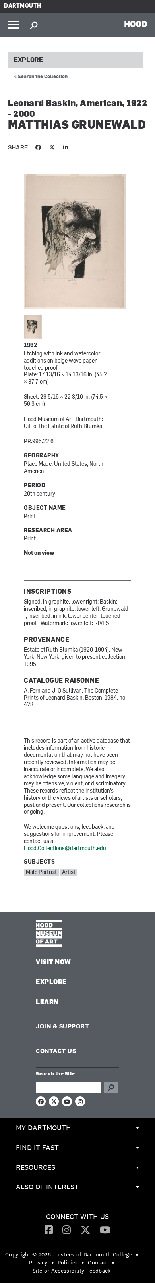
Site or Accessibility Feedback (72, 1270)
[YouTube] (105, 1229)
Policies (68, 1262)
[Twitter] (85, 1229)
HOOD (135, 24)
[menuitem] (77, 1128)
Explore (28, 60)
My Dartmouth (43, 1127)
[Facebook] (49, 1229)
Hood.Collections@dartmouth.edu (65, 849)
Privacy (38, 1262)
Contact (98, 1262)
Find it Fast (37, 1147)
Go (111, 1087)
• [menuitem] (137, 1254)
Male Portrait (41, 873)
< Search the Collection (41, 77)
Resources (35, 1167)
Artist (69, 873)
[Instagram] (66, 1229)
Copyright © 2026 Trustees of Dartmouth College (68, 1254)
